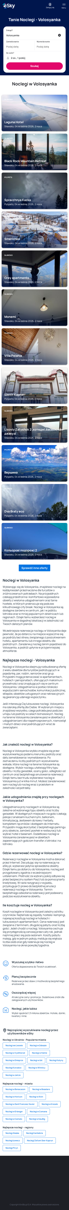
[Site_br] (9, 1166)
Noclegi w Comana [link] (38, 1111)
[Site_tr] (49, 1166)
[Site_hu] (29, 1173)
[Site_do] (49, 1173)
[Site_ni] (24, 1181)
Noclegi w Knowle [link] (50, 1104)
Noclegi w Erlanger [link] (14, 1111)
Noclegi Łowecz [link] (13, 1140)
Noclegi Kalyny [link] (56, 1060)
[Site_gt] (34, 1181)
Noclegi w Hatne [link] (39, 1052)
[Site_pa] (59, 1173)
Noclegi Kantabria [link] (34, 1133)
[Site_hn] (44, 1181)
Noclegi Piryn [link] (12, 1147)
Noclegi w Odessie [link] (38, 1045)
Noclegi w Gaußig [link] (37, 1118)
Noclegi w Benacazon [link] (15, 1089)
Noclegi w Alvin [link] (36, 1096)
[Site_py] (54, 1181)
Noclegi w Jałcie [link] (13, 1075)
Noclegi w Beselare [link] (41, 1089)
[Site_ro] (19, 1166)
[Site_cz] (59, 1166)
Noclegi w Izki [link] (36, 1060)
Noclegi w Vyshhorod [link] (15, 1052)
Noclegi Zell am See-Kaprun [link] (40, 1140)
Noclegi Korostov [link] (13, 1067)
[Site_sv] (14, 1181)
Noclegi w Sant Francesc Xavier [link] (20, 1104)
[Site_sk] (19, 1173)
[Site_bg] (29, 1166)
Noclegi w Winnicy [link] (36, 1067)
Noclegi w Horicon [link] (14, 1096)
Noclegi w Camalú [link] (14, 1118)
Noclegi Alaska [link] (12, 1133)
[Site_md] (9, 1173)
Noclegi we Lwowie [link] (14, 1045)
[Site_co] (39, 1173)
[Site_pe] (39, 1166)
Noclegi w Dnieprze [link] (14, 1060)
